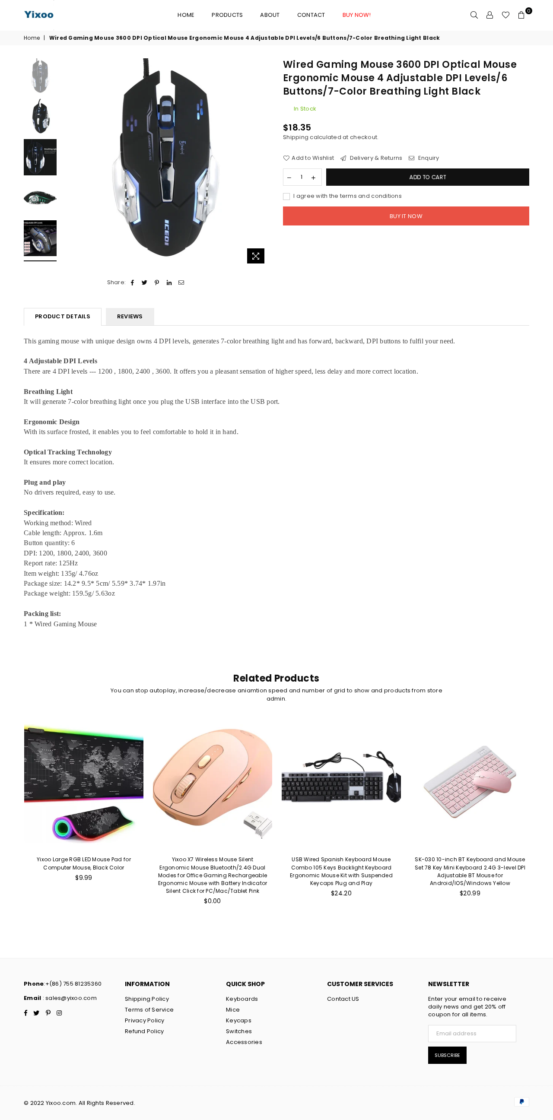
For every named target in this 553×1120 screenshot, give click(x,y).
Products (227, 15)
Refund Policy (144, 1031)
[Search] (474, 15)
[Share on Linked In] (169, 282)
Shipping (295, 137)
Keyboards (242, 999)
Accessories (244, 1042)
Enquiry (428, 158)
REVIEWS (130, 316)
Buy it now (406, 216)
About (270, 15)
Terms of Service (149, 1010)
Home (186, 15)
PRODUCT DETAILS (62, 316)
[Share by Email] (181, 282)
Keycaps (238, 1020)
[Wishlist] (506, 15)
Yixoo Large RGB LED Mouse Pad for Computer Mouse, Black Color (84, 863)
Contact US (343, 999)
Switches (239, 1031)
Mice (233, 1010)
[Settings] (490, 15)
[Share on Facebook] (132, 282)
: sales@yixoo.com (69, 998)
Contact (311, 15)
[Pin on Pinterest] (157, 282)
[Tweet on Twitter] (145, 282)
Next (262, 163)
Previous (68, 163)
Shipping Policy (147, 999)
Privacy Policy (145, 1020)
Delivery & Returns (375, 158)
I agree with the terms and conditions (347, 196)
